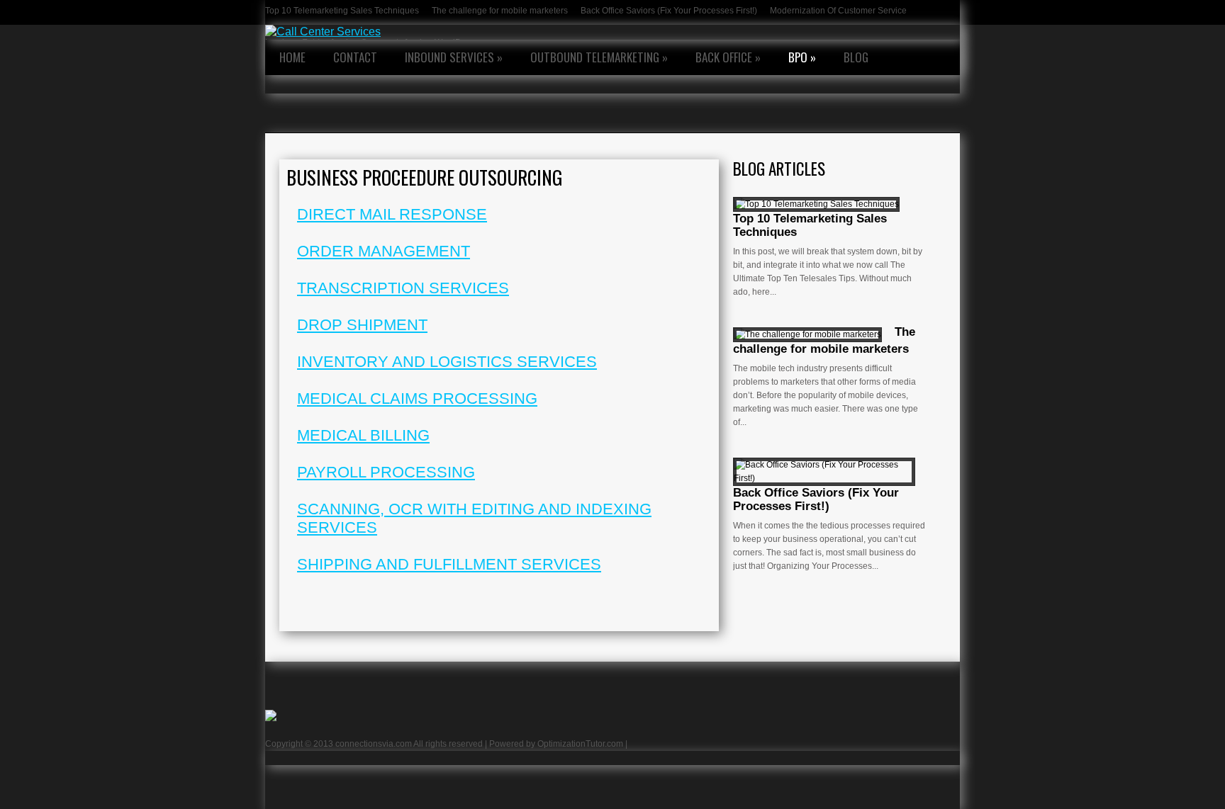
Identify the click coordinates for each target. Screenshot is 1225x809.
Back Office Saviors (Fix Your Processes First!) (669, 11)
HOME (292, 57)
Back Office (728, 57)
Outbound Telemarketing (599, 57)
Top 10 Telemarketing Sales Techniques (342, 11)
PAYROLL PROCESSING (386, 472)
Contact (355, 57)
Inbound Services (454, 57)
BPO (802, 57)
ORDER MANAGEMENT (383, 251)
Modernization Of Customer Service (838, 11)
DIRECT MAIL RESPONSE (392, 214)
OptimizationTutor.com (580, 744)
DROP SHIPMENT (362, 325)
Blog (856, 57)
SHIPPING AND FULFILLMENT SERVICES (449, 564)
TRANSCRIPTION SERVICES (403, 288)
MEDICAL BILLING (363, 435)
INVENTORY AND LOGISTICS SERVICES (447, 361)
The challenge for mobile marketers (500, 11)
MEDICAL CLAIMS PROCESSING (417, 398)
